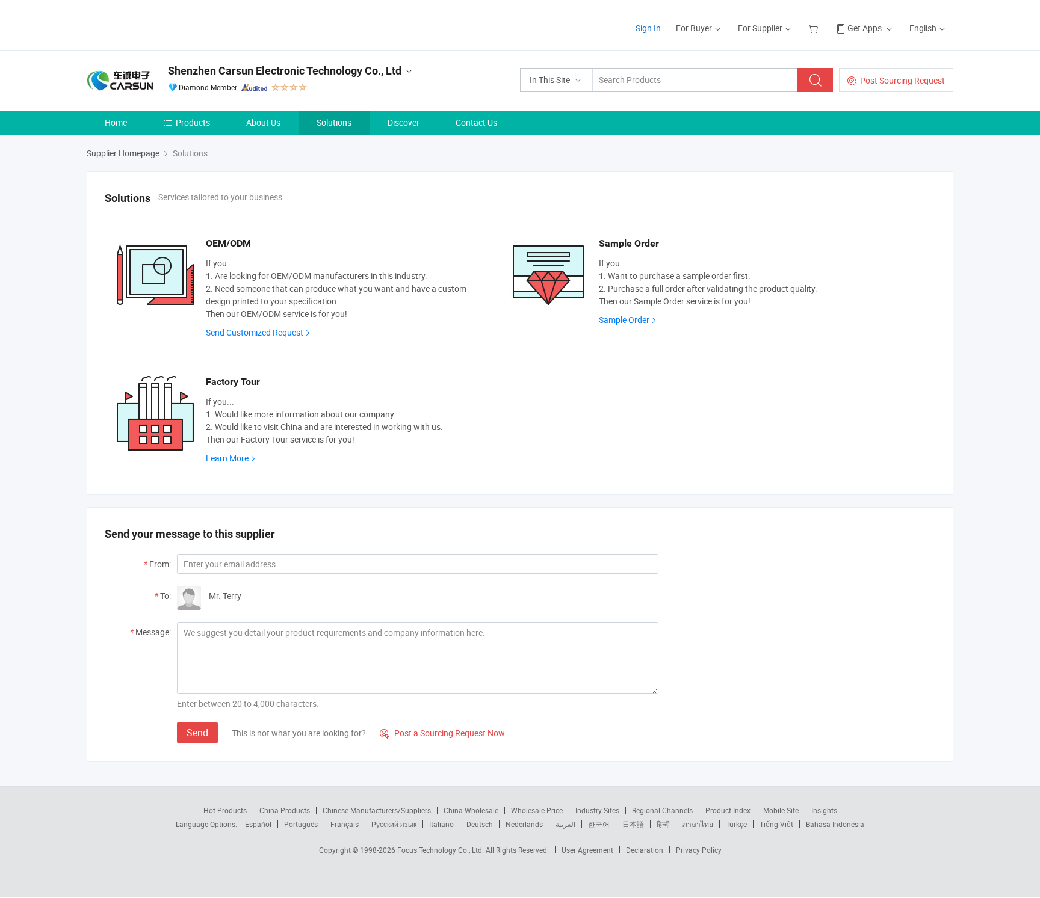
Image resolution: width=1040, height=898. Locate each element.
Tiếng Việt (776, 824)
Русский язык (393, 824)
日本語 (633, 824)
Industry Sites (597, 810)
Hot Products (225, 810)
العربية (565, 824)
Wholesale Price (537, 810)
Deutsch (479, 824)
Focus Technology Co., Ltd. (441, 850)
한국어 (599, 824)
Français (344, 824)
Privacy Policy (699, 850)
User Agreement (587, 850)
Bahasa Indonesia (835, 824)
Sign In (648, 28)
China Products (284, 810)
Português (301, 824)
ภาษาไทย (697, 824)
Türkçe (736, 824)
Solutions (334, 122)
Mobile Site (781, 810)
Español (258, 824)
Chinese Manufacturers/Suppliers (377, 810)
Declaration (644, 850)
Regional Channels (662, 810)
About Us (263, 122)
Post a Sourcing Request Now (442, 733)
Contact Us (476, 122)
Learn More (227, 458)
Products (193, 122)
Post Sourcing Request (902, 80)
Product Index (728, 810)
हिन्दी (663, 824)
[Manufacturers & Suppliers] (164, 24)
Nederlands (524, 824)
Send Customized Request (254, 332)
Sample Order (624, 319)
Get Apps (865, 28)
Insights (824, 810)
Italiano (441, 824)
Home (116, 122)
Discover (403, 122)
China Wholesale (471, 810)
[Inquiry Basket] (814, 28)
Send (197, 732)
